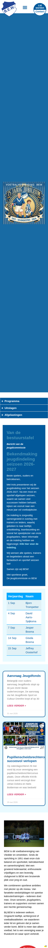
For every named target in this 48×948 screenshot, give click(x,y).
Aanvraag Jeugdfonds (24, 676)
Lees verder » (16, 705)
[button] (25, 7)
